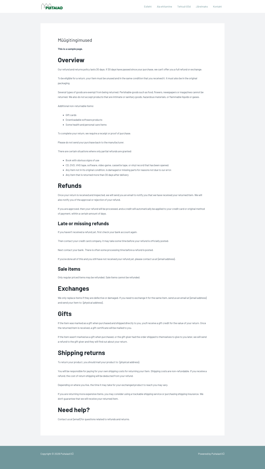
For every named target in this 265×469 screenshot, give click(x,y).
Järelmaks (202, 6)
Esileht (148, 6)
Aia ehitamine (164, 6)
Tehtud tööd (184, 6)
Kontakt (217, 6)
